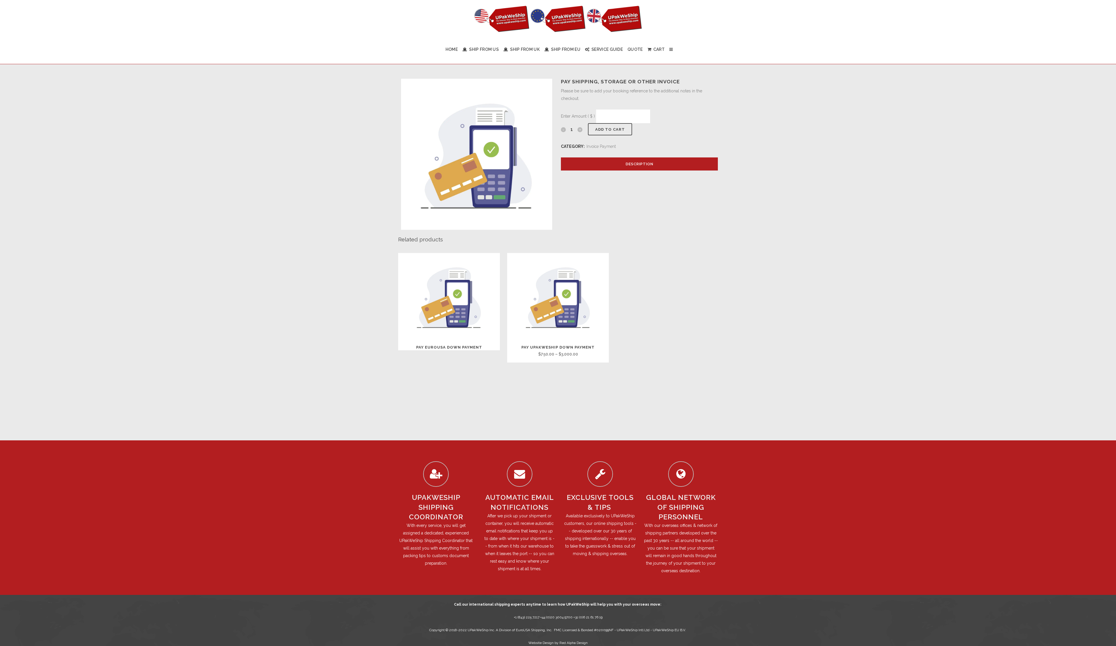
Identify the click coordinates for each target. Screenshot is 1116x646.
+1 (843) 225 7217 (526, 617)
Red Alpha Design (573, 643)
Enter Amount (578, 116)
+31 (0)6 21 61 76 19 (587, 617)
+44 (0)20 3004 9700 (556, 617)
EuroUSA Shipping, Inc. (534, 630)
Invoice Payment (601, 146)
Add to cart (610, 129)
